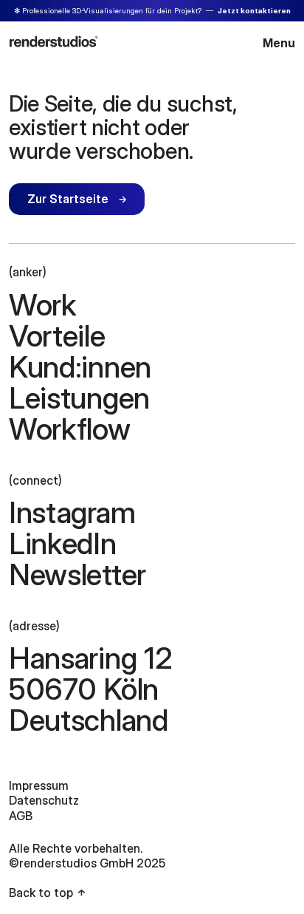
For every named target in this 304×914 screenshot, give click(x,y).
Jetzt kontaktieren (254, 10)
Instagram (72, 512)
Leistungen (79, 398)
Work (43, 305)
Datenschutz (44, 800)
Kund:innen (80, 367)
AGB (20, 815)
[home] (53, 41)
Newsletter (77, 574)
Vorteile (57, 336)
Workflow (70, 429)
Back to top (41, 892)
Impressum (39, 785)
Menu (279, 42)
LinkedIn (63, 543)
